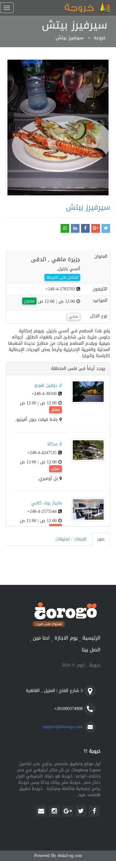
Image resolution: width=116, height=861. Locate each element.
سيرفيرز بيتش (70, 37)
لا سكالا (54, 444)
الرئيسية (91, 638)
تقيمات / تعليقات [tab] (71, 539)
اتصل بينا (91, 649)
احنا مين (41, 638)
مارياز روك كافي (46, 503)
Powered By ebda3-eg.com (58, 855)
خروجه (99, 37)
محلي (73, 316)
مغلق (55, 409)
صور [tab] (101, 539)
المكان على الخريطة (62, 277)
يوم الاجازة (66, 638)
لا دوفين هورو (48, 385)
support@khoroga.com (63, 726)
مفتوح (29, 301)
